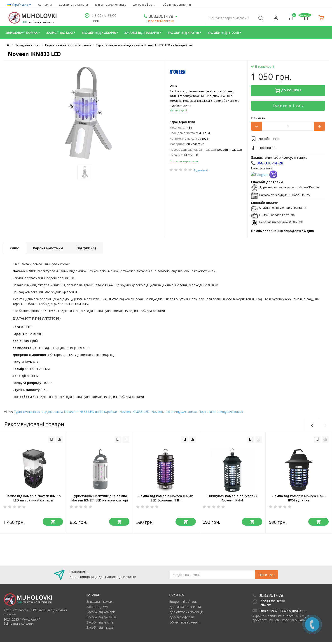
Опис (173, 85)
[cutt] (273, 174)
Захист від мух (59, 32)
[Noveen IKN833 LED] (85, 113)
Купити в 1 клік (288, 106)
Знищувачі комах (22, 32)
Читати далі (178, 110)
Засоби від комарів (99, 32)
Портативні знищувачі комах (221, 411)
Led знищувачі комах (181, 411)
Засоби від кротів (183, 32)
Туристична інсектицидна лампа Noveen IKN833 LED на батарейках (144, 45)
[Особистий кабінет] (275, 18)
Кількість (258, 118)
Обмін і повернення (176, 4)
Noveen (157, 411)
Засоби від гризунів (141, 32)
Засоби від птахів (223, 32)
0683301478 (160, 16)
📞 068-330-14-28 (267, 163)
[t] (260, 174)
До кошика (291, 90)
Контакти (45, 4)
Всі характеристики (184, 161)
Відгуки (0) (86, 248)
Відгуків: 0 (201, 170)
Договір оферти (144, 4)
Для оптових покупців (110, 4)
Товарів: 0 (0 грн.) (321, 18)
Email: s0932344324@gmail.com (282, 611)
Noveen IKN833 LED (134, 411)
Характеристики (182, 122)
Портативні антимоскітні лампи (68, 45)
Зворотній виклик (160, 21)
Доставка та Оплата (73, 4)
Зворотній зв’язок (183, 601)
